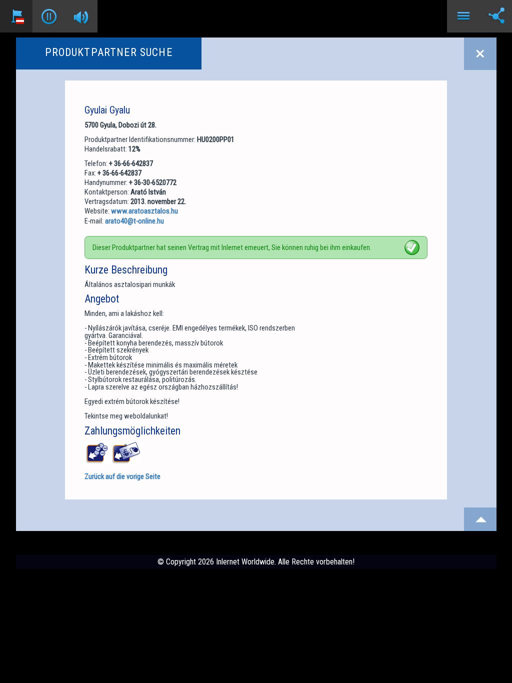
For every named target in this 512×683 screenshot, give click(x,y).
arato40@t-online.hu (134, 221)
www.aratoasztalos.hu (144, 211)
